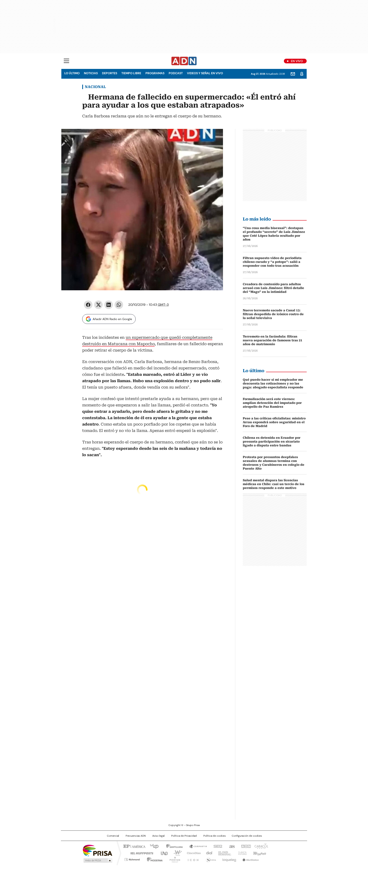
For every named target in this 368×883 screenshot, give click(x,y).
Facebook (88, 305)
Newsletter (293, 74)
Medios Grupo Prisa (97, 860)
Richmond (132, 859)
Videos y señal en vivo (205, 73)
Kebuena (259, 853)
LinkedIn (108, 305)
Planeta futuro (241, 853)
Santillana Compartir (196, 846)
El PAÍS (133, 846)
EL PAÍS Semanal (223, 853)
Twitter (98, 305)
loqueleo (229, 859)
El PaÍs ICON (191, 859)
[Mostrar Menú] (66, 61)
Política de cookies (214, 835)
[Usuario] (302, 74)
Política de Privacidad (184, 835)
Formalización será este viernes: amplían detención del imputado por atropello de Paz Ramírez (272, 402)
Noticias (91, 73)
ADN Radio (184, 61)
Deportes (109, 73)
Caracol (260, 846)
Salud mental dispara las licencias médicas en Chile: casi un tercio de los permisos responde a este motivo (273, 484)
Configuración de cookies (247, 835)
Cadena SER (216, 846)
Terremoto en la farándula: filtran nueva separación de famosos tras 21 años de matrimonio (272, 340)
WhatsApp (119, 305)
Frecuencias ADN (136, 835)
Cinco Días (192, 853)
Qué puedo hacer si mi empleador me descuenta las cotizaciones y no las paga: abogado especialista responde (273, 383)
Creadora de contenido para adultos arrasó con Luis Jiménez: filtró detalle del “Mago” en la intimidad (273, 287)
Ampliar (214, 137)
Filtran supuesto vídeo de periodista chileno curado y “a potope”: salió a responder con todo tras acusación (272, 261)
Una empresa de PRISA (97, 850)
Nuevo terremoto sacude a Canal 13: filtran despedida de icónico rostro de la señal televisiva (273, 314)
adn (245, 846)
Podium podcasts (173, 859)
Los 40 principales (153, 846)
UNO (162, 853)
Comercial (113, 835)
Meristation (250, 859)
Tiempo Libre (131, 73)
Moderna (154, 859)
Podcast (176, 73)
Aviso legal (158, 835)
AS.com (231, 846)
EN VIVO (297, 61)
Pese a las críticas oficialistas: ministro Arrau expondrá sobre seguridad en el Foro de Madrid (274, 422)
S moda (210, 859)
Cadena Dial (208, 853)
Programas (154, 73)
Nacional (95, 87)
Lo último (72, 73)
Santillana (172, 846)
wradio (175, 853)
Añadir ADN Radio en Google (112, 319)
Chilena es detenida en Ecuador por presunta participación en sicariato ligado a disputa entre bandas (271, 441)
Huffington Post (140, 853)
